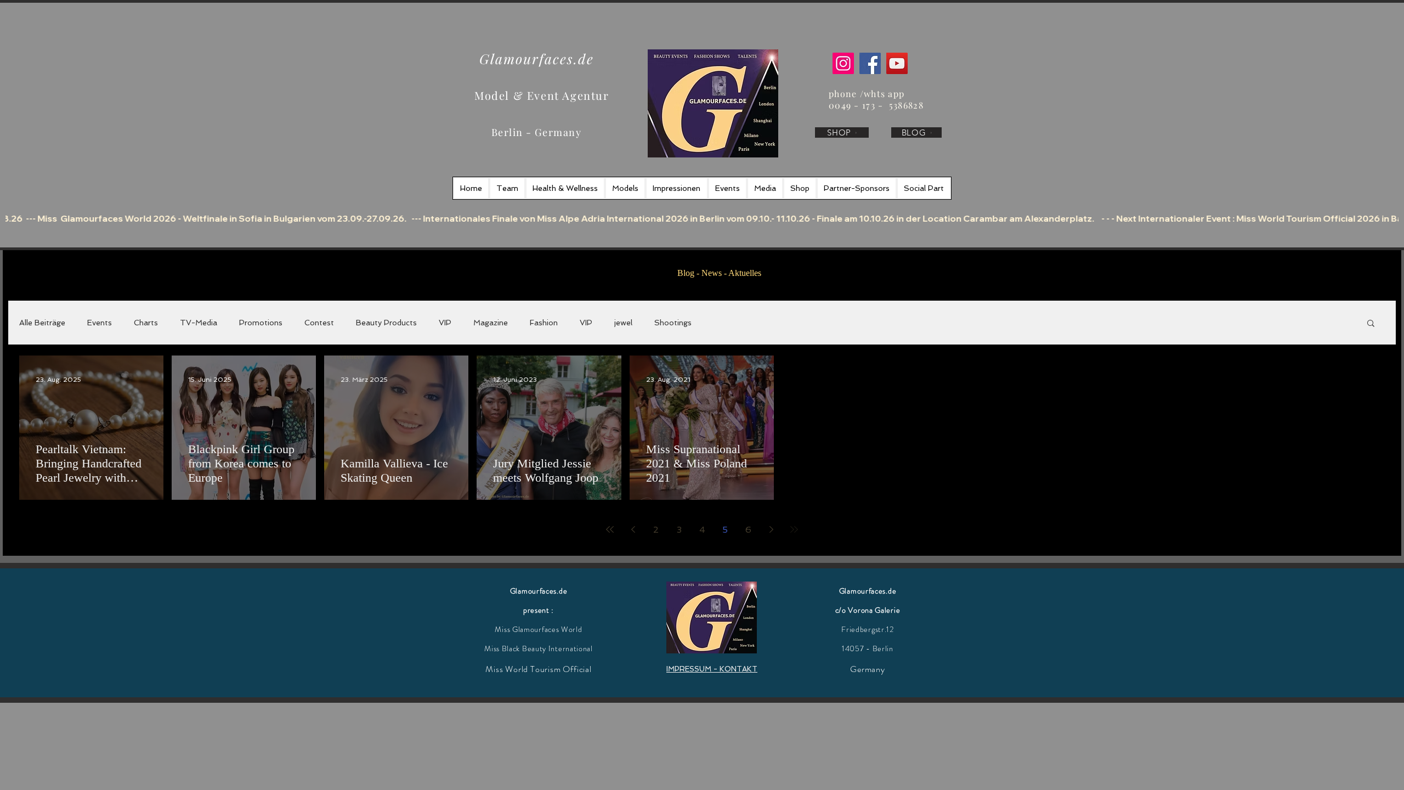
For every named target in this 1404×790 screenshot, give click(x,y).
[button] (1371, 324)
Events (99, 322)
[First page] (610, 529)
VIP (445, 322)
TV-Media (198, 322)
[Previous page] (633, 529)
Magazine (490, 322)
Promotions (260, 322)
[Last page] (794, 529)
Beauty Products (386, 322)
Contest (319, 322)
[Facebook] (870, 63)
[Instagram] (843, 63)
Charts (146, 322)
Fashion (544, 322)
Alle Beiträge (42, 322)
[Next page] (771, 529)
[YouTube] (897, 63)
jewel (623, 322)
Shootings (673, 322)
